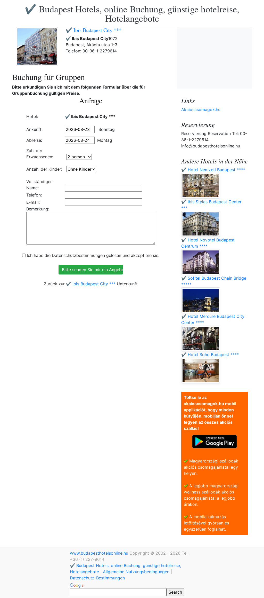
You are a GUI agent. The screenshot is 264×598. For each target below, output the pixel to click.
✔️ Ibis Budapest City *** (93, 30)
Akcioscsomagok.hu (200, 109)
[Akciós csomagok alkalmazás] (214, 441)
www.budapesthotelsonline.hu (99, 553)
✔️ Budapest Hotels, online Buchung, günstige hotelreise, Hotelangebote (132, 13)
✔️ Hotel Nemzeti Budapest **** (213, 169)
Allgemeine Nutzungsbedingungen (136, 571)
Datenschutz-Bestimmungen (97, 577)
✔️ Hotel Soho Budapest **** (210, 354)
